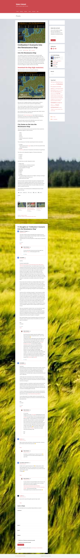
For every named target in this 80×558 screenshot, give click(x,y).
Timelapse (60, 107)
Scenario (34, 216)
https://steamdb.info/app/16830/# (34, 393)
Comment (19, 510)
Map (32, 216)
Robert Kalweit (21, 4)
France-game (33, 414)
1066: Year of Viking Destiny (56, 82)
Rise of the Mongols (57, 99)
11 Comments (33, 50)
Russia (61, 99)
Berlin (51, 84)
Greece (59, 90)
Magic (57, 93)
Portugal (55, 97)
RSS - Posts (53, 116)
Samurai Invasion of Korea (56, 100)
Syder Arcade (55, 63)
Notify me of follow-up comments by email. (27, 540)
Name (18, 525)
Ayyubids (35, 357)
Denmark (55, 88)
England (59, 88)
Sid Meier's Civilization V (57, 61)
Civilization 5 (23, 216)
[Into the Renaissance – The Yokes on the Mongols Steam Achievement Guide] (31, 204)
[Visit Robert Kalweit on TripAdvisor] (55, 48)
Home (17, 11)
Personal (33, 11)
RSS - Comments (54, 119)
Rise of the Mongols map (28, 115)
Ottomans (25, 417)
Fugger (29, 145)
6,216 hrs (54, 62)
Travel (29, 11)
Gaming (21, 11)
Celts (53, 84)
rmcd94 (21, 495)
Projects (25, 11)
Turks (54, 109)
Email (18, 530)
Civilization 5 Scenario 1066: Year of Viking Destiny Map (22, 208)
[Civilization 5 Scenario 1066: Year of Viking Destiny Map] (22, 204)
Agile (37, 11)
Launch (55, 93)
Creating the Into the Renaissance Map (40, 208)
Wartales (54, 65)
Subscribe (53, 40)
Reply (21, 243)
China (55, 84)
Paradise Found (56, 96)
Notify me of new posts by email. (25, 542)
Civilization (22, 215)
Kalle (51, 93)
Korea (53, 93)
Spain (54, 105)
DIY (56, 88)
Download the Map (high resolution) (30, 67)
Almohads (30, 357)
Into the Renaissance (28, 216)
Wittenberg (22, 149)
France (54, 90)
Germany (57, 90)
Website (19, 535)
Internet (61, 90)
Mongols (28, 251)
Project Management (60, 97)
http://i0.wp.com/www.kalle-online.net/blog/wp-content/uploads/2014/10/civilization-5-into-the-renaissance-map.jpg (34, 487)
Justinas (21, 439)
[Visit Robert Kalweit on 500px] (53, 48)
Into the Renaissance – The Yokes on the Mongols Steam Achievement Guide (31, 208)
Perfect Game (60, 96)
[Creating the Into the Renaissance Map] (41, 204)
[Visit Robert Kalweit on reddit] (51, 48)
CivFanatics (32, 428)
